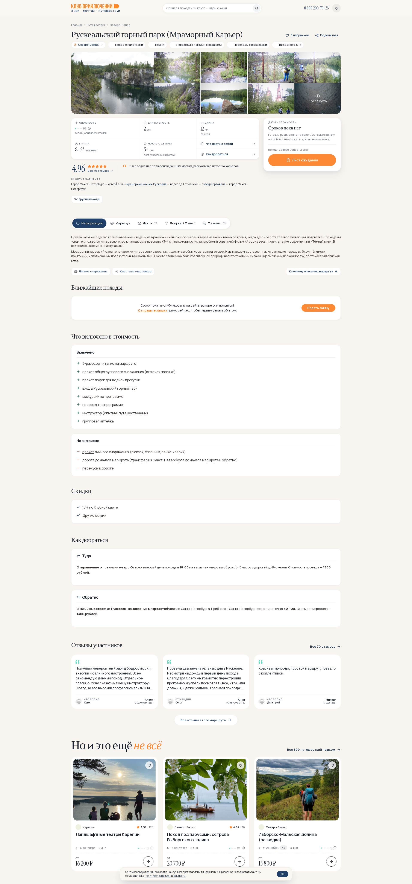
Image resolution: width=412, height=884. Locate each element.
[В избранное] (149, 765)
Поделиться (329, 35)
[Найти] (257, 8)
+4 (283, 847)
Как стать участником (135, 271)
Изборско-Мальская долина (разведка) (288, 837)
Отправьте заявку (152, 310)
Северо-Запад (184, 827)
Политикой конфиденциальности (165, 876)
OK (283, 874)
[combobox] (209, 8)
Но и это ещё (116, 745)
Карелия (89, 827)
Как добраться (217, 154)
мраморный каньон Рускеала (146, 184)
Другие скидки (94, 515)
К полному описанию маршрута (311, 271)
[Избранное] (336, 8)
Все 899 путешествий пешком (311, 750)
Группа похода (89, 199)
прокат (88, 452)
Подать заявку (318, 308)
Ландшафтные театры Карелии (108, 834)
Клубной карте (106, 507)
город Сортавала (214, 184)
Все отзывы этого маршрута (203, 720)
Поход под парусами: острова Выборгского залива (198, 837)
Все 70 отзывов (98, 171)
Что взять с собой (219, 144)
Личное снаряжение (93, 271)
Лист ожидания (305, 160)
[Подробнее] (148, 861)
